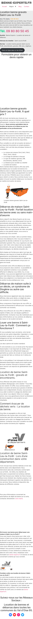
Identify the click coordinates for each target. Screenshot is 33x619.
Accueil (4, 6)
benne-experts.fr (14, 554)
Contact (26, 6)
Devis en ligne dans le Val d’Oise (12, 50)
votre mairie (19, 498)
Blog (20, 6)
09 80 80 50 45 (17, 31)
